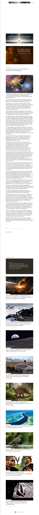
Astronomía (10, 228)
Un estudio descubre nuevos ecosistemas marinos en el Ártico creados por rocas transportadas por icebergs (18, 324)
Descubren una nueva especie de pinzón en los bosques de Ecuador (19, 450)
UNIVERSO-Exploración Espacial (19, 228)
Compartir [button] (7, 227)
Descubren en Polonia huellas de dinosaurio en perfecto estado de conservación (16, 503)
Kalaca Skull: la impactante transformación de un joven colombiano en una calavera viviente (19, 474)
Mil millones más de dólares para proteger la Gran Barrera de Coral (19, 426)
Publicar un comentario (12, 300)
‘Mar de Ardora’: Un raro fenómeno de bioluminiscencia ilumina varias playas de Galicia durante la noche (19, 266)
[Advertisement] (19, 10)
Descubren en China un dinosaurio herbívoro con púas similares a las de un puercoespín (18, 403)
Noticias (13, 228)
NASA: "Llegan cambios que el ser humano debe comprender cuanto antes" (18, 350)
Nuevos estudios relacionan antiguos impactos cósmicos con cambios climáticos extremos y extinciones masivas (19, 297)
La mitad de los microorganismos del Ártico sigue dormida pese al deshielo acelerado (17, 376)
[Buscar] (32, 3)
